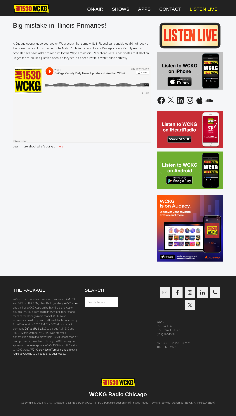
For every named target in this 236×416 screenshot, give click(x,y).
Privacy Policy (140, 402)
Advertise (177, 402)
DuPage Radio (33, 328)
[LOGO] (31, 8)
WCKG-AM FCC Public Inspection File (107, 402)
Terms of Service (160, 402)
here (60, 146)
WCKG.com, (71, 303)
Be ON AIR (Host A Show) (200, 402)
